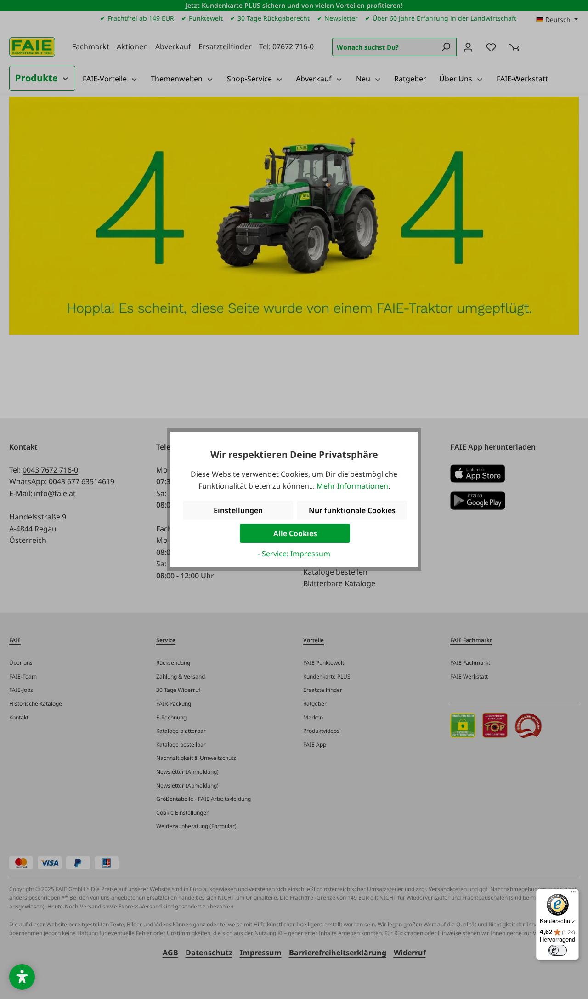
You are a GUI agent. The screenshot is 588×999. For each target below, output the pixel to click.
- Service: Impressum (294, 553)
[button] (22, 977)
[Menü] (573, 894)
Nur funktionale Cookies (352, 510)
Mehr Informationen (352, 486)
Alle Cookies (295, 533)
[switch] (557, 950)
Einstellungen (238, 510)
